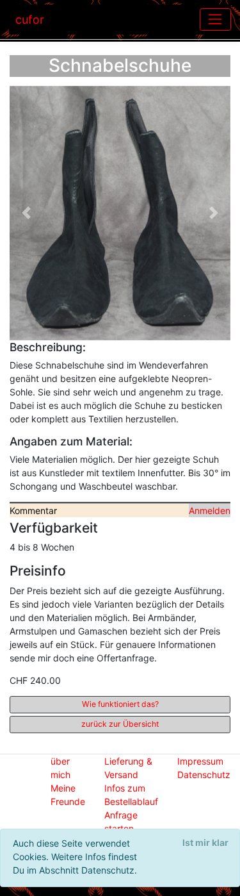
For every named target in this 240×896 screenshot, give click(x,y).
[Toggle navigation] (215, 19)
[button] (26, 213)
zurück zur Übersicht (120, 724)
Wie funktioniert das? (120, 704)
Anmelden (209, 510)
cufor (29, 19)
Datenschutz (203, 774)
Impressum (200, 761)
